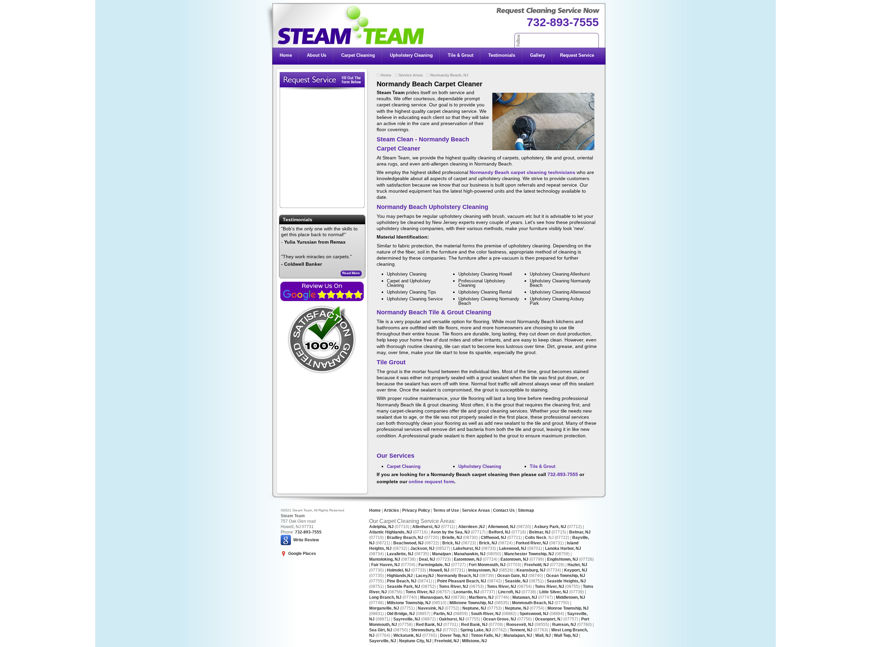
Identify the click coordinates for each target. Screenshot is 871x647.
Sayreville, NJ (406, 619)
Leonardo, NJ (466, 592)
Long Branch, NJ (385, 597)
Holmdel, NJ (398, 570)
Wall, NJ (543, 635)
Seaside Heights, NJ (566, 581)
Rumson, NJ (564, 624)
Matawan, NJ (524, 597)
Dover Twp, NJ (454, 635)
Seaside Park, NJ (403, 586)
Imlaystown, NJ (483, 570)
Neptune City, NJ (415, 641)
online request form (431, 481)
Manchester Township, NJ (528, 554)
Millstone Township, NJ (409, 602)
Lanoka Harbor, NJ (563, 548)
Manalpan (441, 554)
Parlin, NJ (442, 613)
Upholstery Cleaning (411, 55)
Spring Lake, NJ (475, 630)
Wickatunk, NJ (407, 635)
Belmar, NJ (539, 532)
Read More (351, 273)
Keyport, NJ (575, 570)
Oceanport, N (547, 619)
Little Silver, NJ (553, 592)
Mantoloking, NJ (384, 559)
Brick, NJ (451, 543)
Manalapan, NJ (518, 635)
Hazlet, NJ (577, 564)
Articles (391, 510)
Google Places (302, 553)
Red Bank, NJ (429, 624)
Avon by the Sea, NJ (450, 532)
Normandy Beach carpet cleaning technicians (522, 172)
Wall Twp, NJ (566, 635)
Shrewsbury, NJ (426, 630)
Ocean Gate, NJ (512, 575)
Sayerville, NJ (382, 641)
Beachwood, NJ (408, 543)
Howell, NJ (439, 570)
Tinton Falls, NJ (485, 635)
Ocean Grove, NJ (499, 619)
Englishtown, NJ (562, 559)
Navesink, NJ (431, 608)
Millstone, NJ (474, 641)
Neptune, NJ (474, 608)
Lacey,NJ (425, 575)
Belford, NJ (499, 532)
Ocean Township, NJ (565, 575)
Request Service (577, 55)
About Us (316, 55)
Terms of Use (446, 510)
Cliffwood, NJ (493, 537)
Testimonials (501, 55)
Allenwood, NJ (501, 526)
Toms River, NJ (453, 586)
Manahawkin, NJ (470, 554)
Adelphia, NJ (381, 526)
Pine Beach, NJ (401, 581)
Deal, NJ (427, 559)
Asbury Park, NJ (550, 526)
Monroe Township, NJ (568, 608)
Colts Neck (535, 537)
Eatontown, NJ (468, 559)
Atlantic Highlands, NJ (390, 532)
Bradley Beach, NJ (405, 537)
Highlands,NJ (400, 575)
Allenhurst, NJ (426, 526)
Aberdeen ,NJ (471, 526)
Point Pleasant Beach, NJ (461, 581)
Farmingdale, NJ (434, 564)
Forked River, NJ (531, 543)
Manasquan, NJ (435, 597)
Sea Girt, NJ (380, 630)
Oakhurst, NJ (451, 619)
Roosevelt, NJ (519, 624)
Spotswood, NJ (534, 613)
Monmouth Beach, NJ (533, 602)
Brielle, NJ (452, 537)
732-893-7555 (563, 22)
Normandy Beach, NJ (449, 75)
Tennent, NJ (521, 630)
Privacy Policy (416, 510)
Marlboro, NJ (481, 597)
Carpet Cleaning (358, 55)
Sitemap (526, 510)
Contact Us (504, 510)
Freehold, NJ (536, 564)
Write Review (306, 539)
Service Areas (411, 75)
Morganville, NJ (384, 608)
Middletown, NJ (570, 597)
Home (286, 55)
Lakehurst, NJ (466, 548)
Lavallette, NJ (400, 554)
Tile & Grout (460, 55)
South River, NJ (486, 613)
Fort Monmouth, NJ (487, 564)
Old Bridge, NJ (401, 613)
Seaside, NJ (516, 581)
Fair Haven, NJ (385, 564)
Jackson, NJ (422, 548)
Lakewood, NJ (512, 548)
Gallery (537, 55)
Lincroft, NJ (509, 592)
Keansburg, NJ (530, 570)
